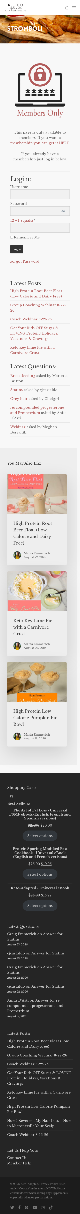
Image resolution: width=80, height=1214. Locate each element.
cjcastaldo (16, 953)
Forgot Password (24, 261)
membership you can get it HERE (39, 143)
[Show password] (63, 211)
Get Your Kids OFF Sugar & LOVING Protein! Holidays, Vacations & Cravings (34, 333)
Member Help (19, 1163)
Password (18, 204)
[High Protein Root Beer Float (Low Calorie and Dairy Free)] (37, 519)
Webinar (17, 427)
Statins (16, 390)
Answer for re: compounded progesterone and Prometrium (35, 1005)
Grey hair (18, 399)
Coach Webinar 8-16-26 (27, 1135)
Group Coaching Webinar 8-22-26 (37, 1055)
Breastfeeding (22, 376)
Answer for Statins (48, 953)
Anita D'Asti (18, 1000)
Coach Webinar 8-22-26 (31, 319)
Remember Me (26, 237)
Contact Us (16, 1158)
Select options (40, 836)
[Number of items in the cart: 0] (11, 796)
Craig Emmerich (21, 934)
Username (19, 187)
